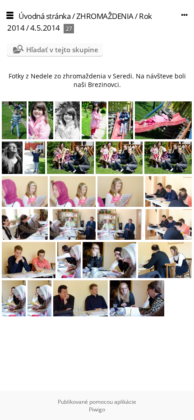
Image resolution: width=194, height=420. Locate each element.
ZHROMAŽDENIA (105, 16)
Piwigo (97, 409)
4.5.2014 (45, 28)
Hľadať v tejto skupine (62, 49)
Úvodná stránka (44, 16)
